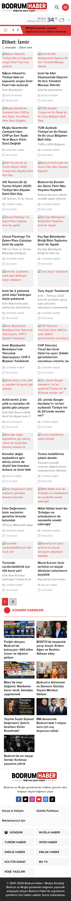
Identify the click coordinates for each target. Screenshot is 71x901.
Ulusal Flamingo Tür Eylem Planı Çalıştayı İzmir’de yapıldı (17, 240)
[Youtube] (39, 799)
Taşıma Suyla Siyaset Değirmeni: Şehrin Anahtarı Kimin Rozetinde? (19, 725)
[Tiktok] (52, 799)
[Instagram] (32, 799)
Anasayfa (10, 47)
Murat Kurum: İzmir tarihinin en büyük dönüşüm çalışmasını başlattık (52, 569)
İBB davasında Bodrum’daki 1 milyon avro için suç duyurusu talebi (51, 725)
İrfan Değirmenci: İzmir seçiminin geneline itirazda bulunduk (14, 514)
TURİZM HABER (14, 204)
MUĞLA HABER (49, 95)
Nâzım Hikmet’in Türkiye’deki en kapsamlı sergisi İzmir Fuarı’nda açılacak (17, 79)
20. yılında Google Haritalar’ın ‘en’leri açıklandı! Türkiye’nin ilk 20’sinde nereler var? (52, 407)
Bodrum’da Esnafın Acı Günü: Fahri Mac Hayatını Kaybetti (52, 186)
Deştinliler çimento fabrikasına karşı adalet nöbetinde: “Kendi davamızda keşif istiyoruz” (46, 31)
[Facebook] (18, 799)
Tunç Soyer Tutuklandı (53, 291)
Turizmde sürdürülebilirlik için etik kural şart (16, 567)
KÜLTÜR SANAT (14, 95)
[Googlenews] (45, 799)
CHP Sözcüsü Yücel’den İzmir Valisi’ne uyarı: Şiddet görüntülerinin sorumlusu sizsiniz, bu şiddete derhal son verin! (53, 357)
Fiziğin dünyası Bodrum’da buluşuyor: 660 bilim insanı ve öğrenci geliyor (18, 649)
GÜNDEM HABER (15, 150)
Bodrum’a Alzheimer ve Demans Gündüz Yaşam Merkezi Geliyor (50, 688)
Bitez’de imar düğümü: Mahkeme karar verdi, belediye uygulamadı (18, 688)
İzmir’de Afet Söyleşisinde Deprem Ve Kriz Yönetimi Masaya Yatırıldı (53, 79)
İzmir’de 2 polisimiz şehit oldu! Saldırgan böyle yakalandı (16, 295)
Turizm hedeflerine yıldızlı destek (51, 456)
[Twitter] (25, 799)
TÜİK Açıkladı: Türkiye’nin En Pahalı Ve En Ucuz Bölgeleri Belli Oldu (52, 134)
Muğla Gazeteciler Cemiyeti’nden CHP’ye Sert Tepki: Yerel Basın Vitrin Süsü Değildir (15, 135)
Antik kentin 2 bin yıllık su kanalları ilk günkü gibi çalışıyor (16, 404)
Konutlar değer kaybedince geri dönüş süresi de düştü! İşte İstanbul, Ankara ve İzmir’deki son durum (16, 464)
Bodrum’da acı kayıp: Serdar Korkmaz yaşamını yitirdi (18, 760)
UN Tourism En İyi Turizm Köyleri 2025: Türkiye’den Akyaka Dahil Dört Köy (17, 188)
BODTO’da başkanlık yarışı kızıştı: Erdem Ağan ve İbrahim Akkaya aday (51, 648)
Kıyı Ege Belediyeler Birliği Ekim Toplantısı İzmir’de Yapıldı (52, 240)
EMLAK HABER (13, 476)
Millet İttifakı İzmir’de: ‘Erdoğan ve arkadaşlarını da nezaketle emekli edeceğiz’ (53, 516)
